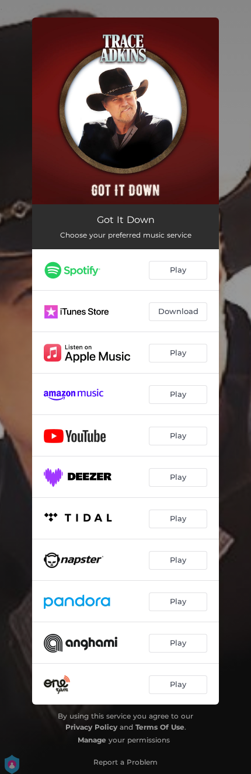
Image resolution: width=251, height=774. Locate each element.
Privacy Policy (91, 727)
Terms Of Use (159, 727)
